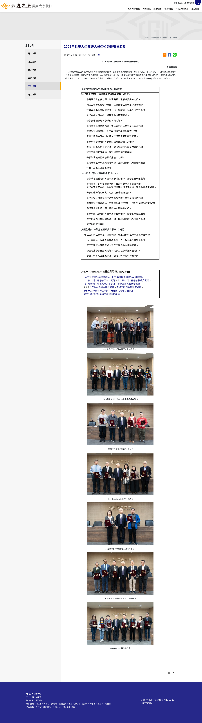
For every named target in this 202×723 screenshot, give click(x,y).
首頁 (147, 37)
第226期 (32, 78)
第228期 (32, 61)
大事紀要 (146, 8)
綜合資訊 (157, 8)
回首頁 (180, 3)
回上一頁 (170, 672)
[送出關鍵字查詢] (198, 2)
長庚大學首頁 (133, 8)
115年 (164, 37)
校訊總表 (155, 37)
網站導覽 (190, 3)
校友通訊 (195, 8)
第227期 (32, 70)
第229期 (32, 53)
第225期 (173, 37)
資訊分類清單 (181, 8)
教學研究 (168, 8)
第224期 (32, 94)
